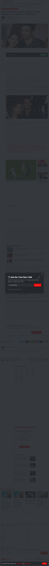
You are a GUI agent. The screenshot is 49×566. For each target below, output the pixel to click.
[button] (44, 564)
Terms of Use (28, 563)
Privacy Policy (19, 563)
